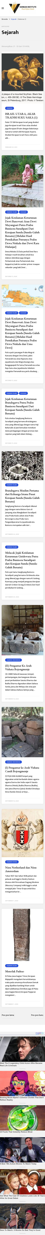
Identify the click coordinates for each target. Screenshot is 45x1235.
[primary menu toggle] (3, 8)
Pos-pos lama (8, 1015)
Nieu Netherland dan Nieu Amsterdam (20, 869)
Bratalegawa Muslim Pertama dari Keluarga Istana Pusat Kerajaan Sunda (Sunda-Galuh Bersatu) (22, 496)
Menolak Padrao (14, 971)
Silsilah (23, 212)
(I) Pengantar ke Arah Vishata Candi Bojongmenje (22, 769)
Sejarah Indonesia (13, 660)
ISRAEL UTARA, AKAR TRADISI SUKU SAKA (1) (21, 115)
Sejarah (9, 108)
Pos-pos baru (37, 1015)
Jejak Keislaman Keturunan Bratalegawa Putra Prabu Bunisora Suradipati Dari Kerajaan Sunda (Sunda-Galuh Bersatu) (22, 406)
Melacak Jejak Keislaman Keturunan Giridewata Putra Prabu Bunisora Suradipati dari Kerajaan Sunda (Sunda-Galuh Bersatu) (21, 560)
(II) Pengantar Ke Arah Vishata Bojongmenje (18, 667)
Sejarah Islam (12, 212)
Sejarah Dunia (12, 862)
